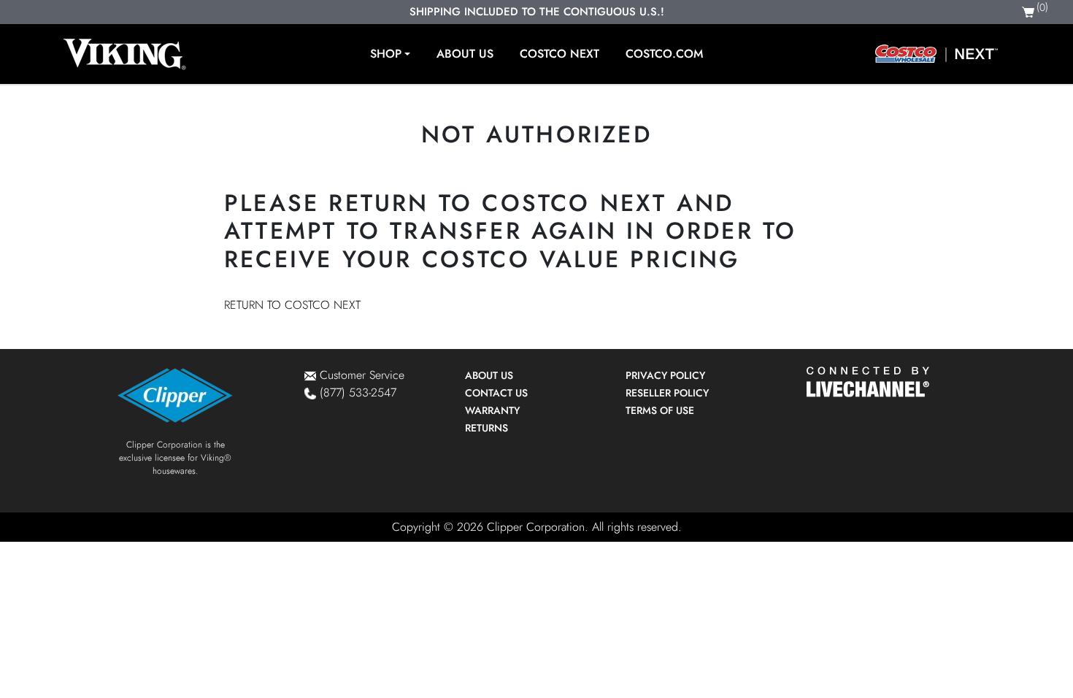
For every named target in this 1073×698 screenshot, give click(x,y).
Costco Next (559, 53)
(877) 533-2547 (358, 392)
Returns (486, 428)
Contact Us (496, 393)
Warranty (492, 410)
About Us (464, 53)
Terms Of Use (660, 410)
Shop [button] (385, 53)
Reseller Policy (667, 393)
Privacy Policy (665, 375)
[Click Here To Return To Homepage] (125, 54)
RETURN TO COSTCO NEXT (292, 304)
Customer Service (362, 375)
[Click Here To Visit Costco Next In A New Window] (936, 53)
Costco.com (664, 53)
